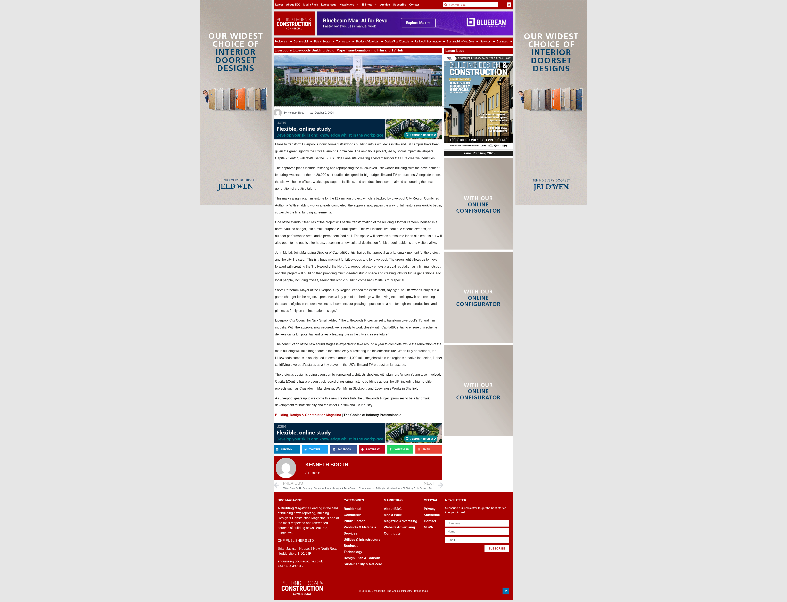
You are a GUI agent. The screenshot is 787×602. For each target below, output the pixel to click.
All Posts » (312, 472)
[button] (287, 449)
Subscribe (399, 4)
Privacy (430, 509)
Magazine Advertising (400, 521)
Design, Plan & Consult (362, 558)
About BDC (293, 4)
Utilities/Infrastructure (428, 41)
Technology (343, 41)
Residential (281, 41)
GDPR (428, 527)
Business (502, 41)
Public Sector (322, 41)
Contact (414, 4)
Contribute (392, 533)
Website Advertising (399, 527)
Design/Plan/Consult (397, 41)
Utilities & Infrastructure (362, 539)
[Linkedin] (509, 4)
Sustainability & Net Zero (363, 564)
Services (485, 41)
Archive (385, 4)
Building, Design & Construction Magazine (308, 415)
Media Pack (310, 4)
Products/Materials (367, 41)
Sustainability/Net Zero (460, 41)
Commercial (301, 41)
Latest (279, 4)
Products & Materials (360, 527)
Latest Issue (328, 4)
